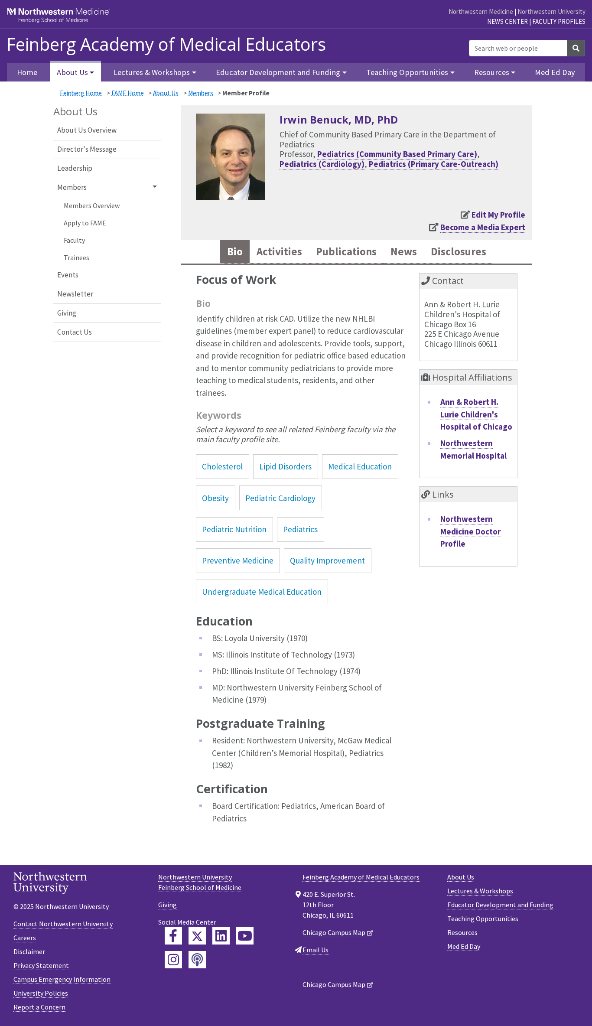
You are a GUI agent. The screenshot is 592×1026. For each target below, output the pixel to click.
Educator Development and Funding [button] (278, 72)
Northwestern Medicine (481, 11)
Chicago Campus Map (334, 932)
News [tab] (403, 251)
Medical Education (360, 466)
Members (200, 93)
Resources (462, 932)
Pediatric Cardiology (280, 498)
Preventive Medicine (237, 560)
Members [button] (72, 187)
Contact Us (74, 332)
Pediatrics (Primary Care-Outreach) (433, 164)
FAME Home (127, 93)
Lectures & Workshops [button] (152, 72)
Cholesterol (222, 466)
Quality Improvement (327, 560)
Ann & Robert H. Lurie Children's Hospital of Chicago (476, 414)
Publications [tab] (346, 251)
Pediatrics (300, 529)
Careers (24, 937)
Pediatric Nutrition (234, 529)
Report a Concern (39, 1007)
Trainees (76, 257)
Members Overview (92, 205)
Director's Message (87, 149)
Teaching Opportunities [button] (407, 72)
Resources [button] (491, 72)
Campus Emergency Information (62, 979)
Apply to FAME (85, 222)
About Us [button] (72, 72)
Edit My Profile (498, 214)
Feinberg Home (81, 93)
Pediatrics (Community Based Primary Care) (397, 154)
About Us (166, 93)
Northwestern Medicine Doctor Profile (470, 531)
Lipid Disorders (285, 466)
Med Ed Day (555, 72)
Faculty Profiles (558, 21)
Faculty (74, 240)
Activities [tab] (279, 251)
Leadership (74, 168)
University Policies (40, 993)
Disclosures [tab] (458, 251)
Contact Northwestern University (63, 923)
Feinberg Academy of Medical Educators (166, 44)
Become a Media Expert (482, 227)
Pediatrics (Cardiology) (322, 164)
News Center (507, 21)
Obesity (215, 498)
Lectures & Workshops (480, 890)
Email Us (316, 949)
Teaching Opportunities (482, 918)
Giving (66, 313)
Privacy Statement (41, 965)
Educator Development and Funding (500, 904)
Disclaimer (29, 951)
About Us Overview (87, 130)
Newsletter (75, 294)
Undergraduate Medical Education (262, 591)
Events (67, 275)
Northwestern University (551, 11)
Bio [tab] (235, 251)
